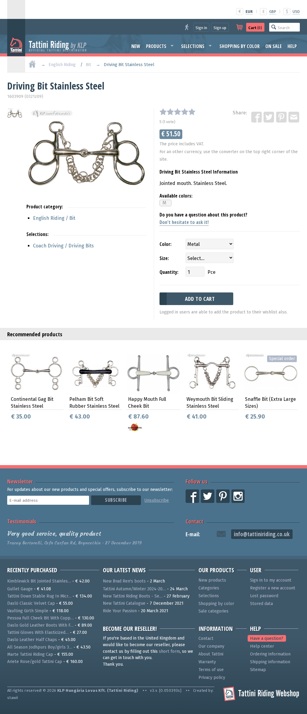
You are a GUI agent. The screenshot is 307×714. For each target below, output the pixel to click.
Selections (192, 46)
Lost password (264, 595)
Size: (164, 258)
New (135, 46)
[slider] (177, 111)
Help (292, 46)
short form (169, 651)
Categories (208, 588)
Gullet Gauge (20, 588)
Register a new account (272, 588)
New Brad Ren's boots (124, 581)
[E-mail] (294, 117)
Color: (165, 244)
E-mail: (193, 534)
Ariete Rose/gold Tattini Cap (34, 661)
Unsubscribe (156, 500)
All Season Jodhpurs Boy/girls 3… (39, 647)
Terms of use (211, 669)
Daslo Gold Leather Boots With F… (40, 625)
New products (212, 580)
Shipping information (270, 661)
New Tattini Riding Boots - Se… (132, 596)
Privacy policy (211, 677)
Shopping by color (239, 46)
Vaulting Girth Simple (27, 610)
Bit (88, 64)
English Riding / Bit (54, 218)
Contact (194, 521)
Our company (211, 646)
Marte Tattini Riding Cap (30, 654)
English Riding (62, 64)
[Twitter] (269, 117)
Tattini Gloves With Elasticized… (38, 632)
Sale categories (213, 611)
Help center (262, 646)
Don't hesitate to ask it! (184, 222)
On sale (273, 46)
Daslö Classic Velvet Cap (31, 603)
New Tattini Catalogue (124, 603)
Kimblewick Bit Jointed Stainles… (39, 581)
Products (156, 46)
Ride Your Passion (120, 610)
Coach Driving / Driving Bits (63, 246)
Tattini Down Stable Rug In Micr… (39, 596)
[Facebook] (257, 117)
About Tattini (210, 654)
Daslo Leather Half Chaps (32, 639)
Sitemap (258, 669)
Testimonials (21, 521)
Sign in (201, 28)
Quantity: (168, 272)
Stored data (261, 603)
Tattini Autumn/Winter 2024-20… (134, 588)
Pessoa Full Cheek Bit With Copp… (40, 618)
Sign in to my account (270, 580)
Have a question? (266, 638)
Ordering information (270, 654)
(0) (255, 28)
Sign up (219, 28)
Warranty (207, 661)
